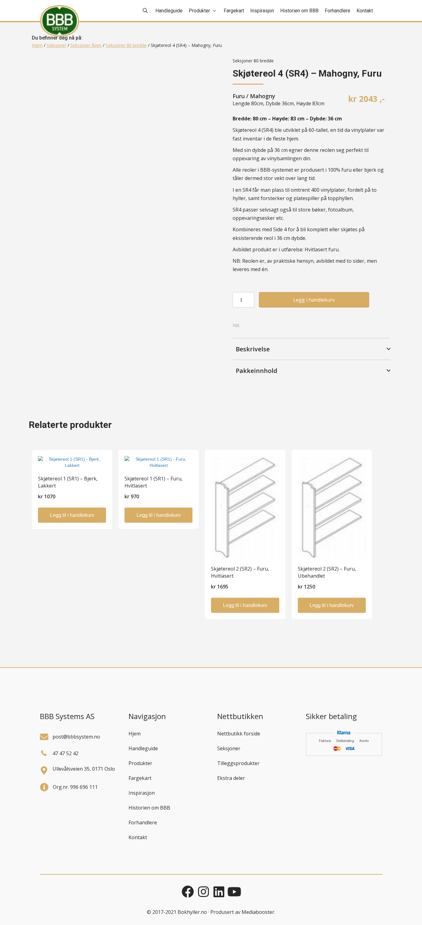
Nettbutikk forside (238, 733)
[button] (311, 349)
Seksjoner (56, 45)
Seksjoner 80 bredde (126, 45)
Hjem (37, 45)
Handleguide (143, 748)
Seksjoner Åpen (86, 45)
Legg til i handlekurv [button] (72, 515)
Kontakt (138, 837)
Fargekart (140, 778)
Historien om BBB (149, 807)
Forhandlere (143, 822)
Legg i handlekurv (314, 299)
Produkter (140, 763)
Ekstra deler (231, 778)
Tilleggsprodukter (238, 763)
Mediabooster (258, 912)
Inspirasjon (142, 792)
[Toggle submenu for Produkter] (214, 10)
